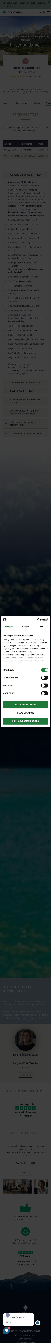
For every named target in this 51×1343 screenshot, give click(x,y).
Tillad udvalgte (25, 713)
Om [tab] (41, 627)
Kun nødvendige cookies (25, 721)
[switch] (44, 678)
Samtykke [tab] (9, 627)
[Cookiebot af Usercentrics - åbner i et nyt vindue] (37, 619)
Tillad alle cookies (25, 705)
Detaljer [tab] (25, 627)
